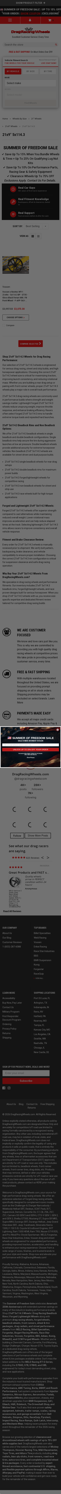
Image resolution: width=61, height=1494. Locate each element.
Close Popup (30, 757)
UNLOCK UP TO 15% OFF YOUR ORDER (30, 749)
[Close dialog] (57, 730)
